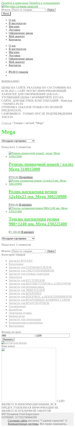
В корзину (25, 204)
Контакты (15, 39)
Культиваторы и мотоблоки (26, 322)
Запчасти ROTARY (21, 260)
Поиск (51, 9)
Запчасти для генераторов (25, 319)
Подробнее (26, 177)
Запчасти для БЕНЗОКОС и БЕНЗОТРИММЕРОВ (40, 296)
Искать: (6, 9)
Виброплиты (17, 316)
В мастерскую (17, 23)
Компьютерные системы (23, 423)
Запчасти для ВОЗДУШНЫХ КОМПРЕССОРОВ (39, 299)
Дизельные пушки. (20, 312)
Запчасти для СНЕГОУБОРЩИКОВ (31, 270)
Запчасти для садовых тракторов (29, 273)
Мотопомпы (16, 325)
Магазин (14, 26)
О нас (12, 20)
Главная (6, 123)
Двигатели (15, 277)
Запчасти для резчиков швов (26, 286)
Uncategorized (17, 306)
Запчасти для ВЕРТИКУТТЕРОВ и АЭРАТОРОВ (40, 283)
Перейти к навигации (15, 3)
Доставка (14, 29)
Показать (8, 339)
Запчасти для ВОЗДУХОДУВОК (29, 303)
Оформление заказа (21, 33)
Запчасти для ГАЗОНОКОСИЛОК (30, 267)
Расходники (16, 264)
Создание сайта (17, 420)
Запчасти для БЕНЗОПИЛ (25, 293)
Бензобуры (15, 309)
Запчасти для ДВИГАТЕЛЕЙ (27, 290)
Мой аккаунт (17, 36)
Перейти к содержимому (44, 3)
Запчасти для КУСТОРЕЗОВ (27, 280)
